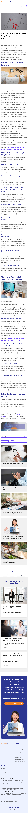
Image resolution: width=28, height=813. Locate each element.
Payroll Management (20, 759)
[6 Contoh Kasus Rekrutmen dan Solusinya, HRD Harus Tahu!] (14, 636)
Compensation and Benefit (19, 753)
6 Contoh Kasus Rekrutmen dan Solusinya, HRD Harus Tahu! (12, 639)
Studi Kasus (4, 772)
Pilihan (12, 575)
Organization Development (18, 746)
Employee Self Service (20, 761)
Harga (2, 751)
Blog (2, 770)
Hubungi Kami (4, 749)
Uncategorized (21, 575)
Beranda (3, 746)
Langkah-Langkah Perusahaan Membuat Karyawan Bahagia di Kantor (12, 655)
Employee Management (20, 749)
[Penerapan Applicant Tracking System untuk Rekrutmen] (14, 603)
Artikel (7, 11)
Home (2, 11)
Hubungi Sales (21, 6)
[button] (24, 436)
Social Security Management (18, 756)
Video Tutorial (4, 768)
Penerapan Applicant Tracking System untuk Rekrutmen (12, 607)
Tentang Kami (4, 748)
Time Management (19, 750)
